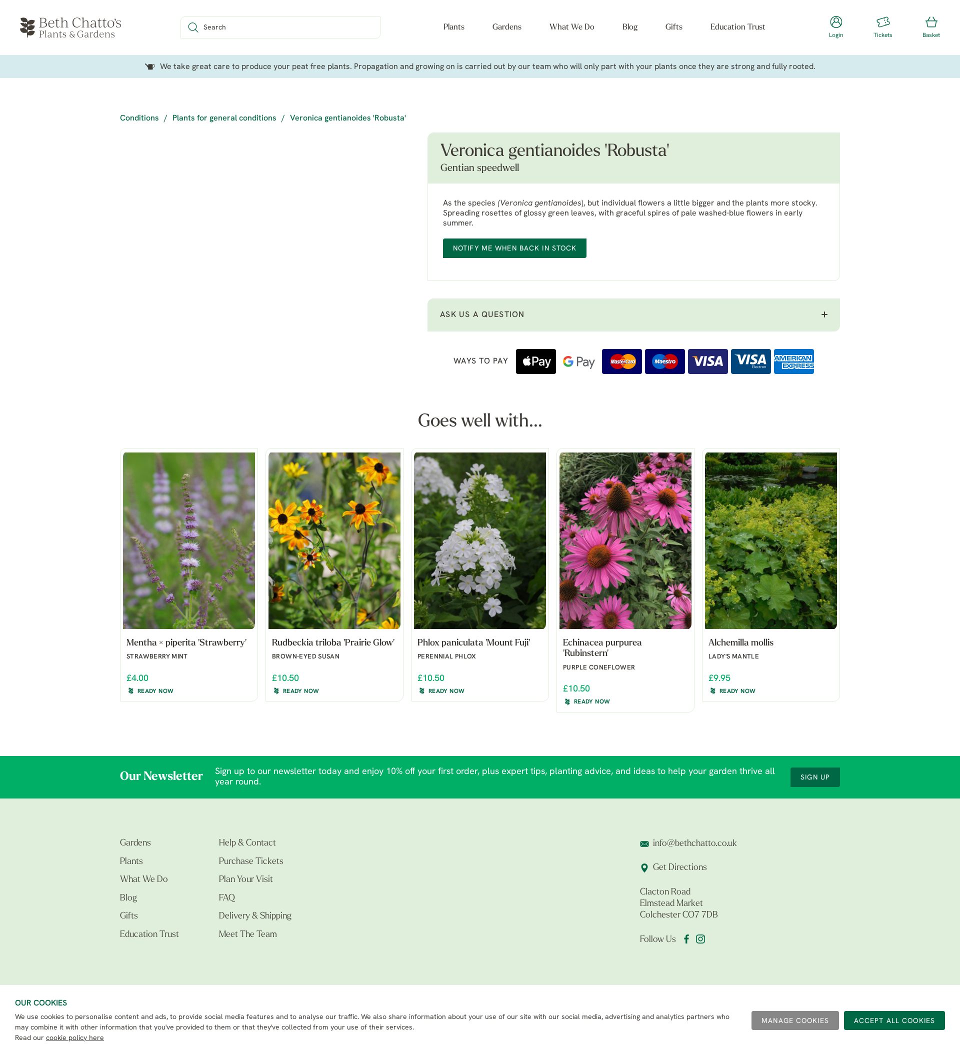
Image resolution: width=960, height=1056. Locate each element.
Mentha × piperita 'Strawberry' (186, 643)
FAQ (227, 898)
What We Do (572, 28)
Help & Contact (247, 843)
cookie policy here (75, 1038)
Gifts (674, 28)
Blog (630, 28)
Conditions (139, 118)
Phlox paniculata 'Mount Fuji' (474, 643)
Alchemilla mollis (741, 643)
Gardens (507, 28)
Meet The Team (248, 935)
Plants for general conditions (224, 118)
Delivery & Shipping (255, 916)
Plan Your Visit (246, 880)
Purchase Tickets (251, 862)
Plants (454, 28)
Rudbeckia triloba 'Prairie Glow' (333, 643)
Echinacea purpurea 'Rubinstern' (602, 649)
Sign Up (815, 778)
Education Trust (738, 28)
